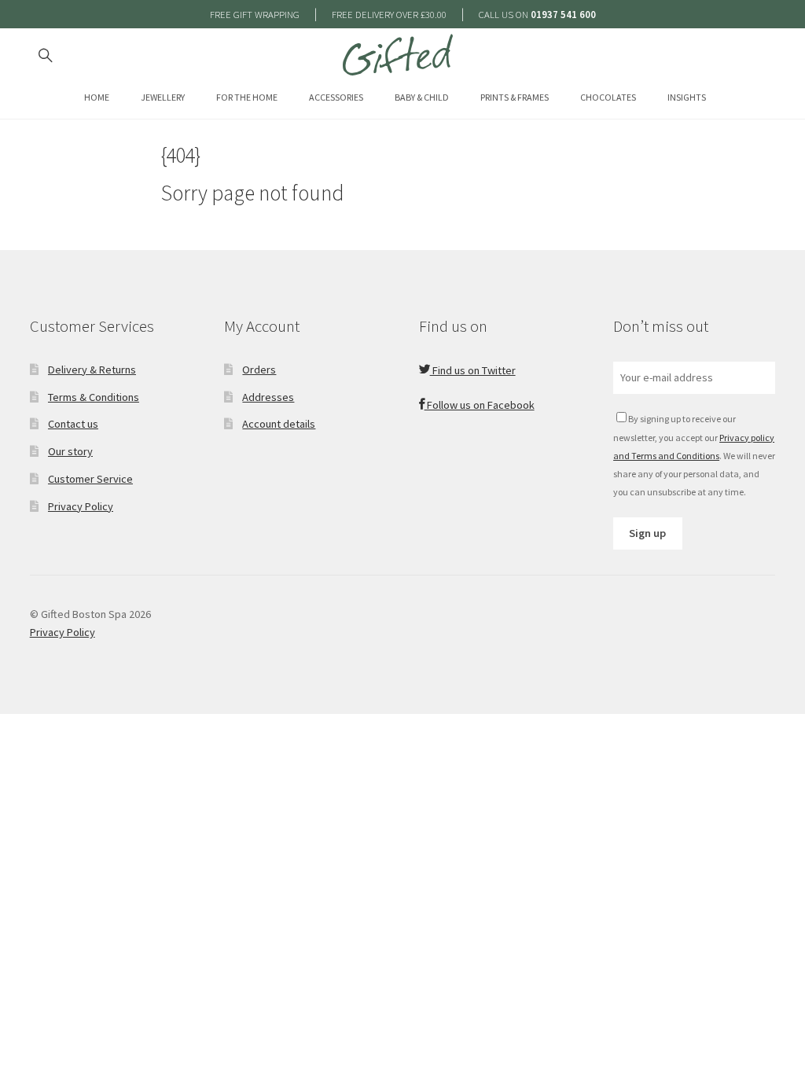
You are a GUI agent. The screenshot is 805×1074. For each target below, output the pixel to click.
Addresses (268, 397)
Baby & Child (422, 97)
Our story (70, 451)
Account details (278, 424)
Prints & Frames (514, 97)
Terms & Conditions (93, 397)
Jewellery (163, 97)
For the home (247, 97)
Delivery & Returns (92, 369)
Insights (686, 97)
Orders (259, 369)
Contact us (73, 424)
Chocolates (608, 97)
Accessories (336, 97)
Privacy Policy (80, 506)
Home (96, 97)
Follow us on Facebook (480, 405)
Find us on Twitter (473, 370)
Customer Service (90, 479)
